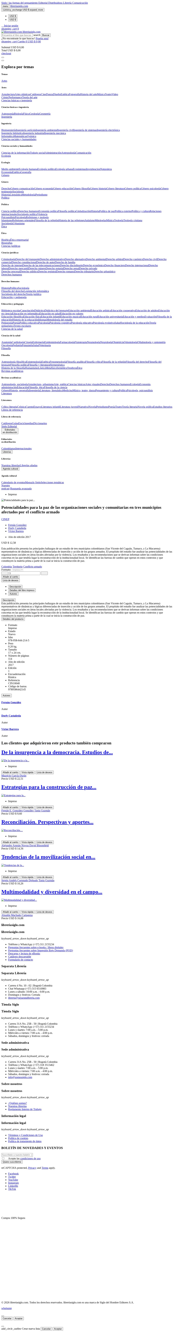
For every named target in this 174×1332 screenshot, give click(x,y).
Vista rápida (27, 772)
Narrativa (83, 406)
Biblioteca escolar (10, 310)
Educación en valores (71, 313)
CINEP (5, 519)
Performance (15, 97)
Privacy (32, 1167)
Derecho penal (71, 268)
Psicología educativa (82, 322)
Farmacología (67, 342)
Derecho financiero (115, 265)
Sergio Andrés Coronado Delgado (20, 880)
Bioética (5, 239)
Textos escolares (22, 325)
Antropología (68, 152)
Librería (67, 2)
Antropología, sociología (14, 384)
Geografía (26, 172)
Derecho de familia (65, 262)
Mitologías (100, 220)
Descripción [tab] (15, 586)
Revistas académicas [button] (12, 371)
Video (115, 94)
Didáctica (39, 310)
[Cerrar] (2, 1315)
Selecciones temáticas (52, 482)
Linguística (16, 194)
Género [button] (5, 175)
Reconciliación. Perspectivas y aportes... (47, 822)
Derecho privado (88, 268)
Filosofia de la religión (46, 220)
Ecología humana (28, 169)
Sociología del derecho (13, 294)
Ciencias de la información (15, 152)
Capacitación (27, 310)
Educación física (32, 316)
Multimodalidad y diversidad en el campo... (51, 892)
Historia (5, 194)
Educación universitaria (110, 316)
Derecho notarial (55, 268)
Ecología (135, 384)
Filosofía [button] (6, 348)
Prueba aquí (42, 38)
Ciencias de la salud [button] (12, 328)
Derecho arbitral (114, 259)
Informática (7, 136)
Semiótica (62, 367)
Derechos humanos (28, 211)
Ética (79, 367)
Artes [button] (4, 80)
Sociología (18, 191)
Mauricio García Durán (13, 775)
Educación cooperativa (123, 310)
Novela (92, 406)
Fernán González (17, 525)
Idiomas (42, 319)
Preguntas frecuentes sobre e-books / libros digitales (35, 947)
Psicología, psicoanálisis (140, 390)
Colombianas (8, 448)
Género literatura (116, 188)
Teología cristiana (132, 220)
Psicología (20, 217)
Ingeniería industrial (34, 133)
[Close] (2, 60)
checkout (6, 53)
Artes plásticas (22, 94)
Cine (43, 94)
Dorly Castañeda (17, 528)
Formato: (6, 569)
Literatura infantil (50, 406)
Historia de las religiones (71, 220)
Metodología (28, 194)
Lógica (42, 367)
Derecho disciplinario (71, 265)
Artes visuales (92, 384)
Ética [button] (4, 226)
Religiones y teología (37, 217)
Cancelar (7, 1318)
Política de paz (107, 211)
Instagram (13, 1182)
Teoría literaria (129, 406)
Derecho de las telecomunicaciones (41, 265)
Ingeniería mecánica (55, 133)
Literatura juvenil (69, 406)
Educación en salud (49, 313)
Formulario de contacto (20, 959)
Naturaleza (106, 169)
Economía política (48, 211)
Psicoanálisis (8, 217)
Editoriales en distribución (10, 431)
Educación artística (101, 310)
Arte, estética (61, 384)
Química (31, 136)
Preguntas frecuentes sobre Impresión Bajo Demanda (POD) (40, 950)
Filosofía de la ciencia (55, 387)
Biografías (6, 242)
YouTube (13, 1179)
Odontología (130, 342)
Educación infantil (50, 316)
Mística (110, 220)
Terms (45, 1167)
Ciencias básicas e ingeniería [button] (16, 100)
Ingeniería (34, 390)
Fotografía (74, 94)
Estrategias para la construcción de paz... (48, 787)
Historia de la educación (25, 319)
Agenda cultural (10, 469)
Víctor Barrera (16, 531)
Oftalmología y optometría (151, 342)
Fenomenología (58, 361)
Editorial (43, 2)
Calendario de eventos (13, 482)
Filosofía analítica (75, 361)
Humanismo (31, 367)
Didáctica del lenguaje (56, 310)
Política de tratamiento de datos (24, 1141)
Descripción (8, 600)
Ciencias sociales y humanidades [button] (18, 139)
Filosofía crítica (93, 361)
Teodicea (72, 367)
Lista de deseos (44, 772)
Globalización (83, 211)
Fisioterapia (81, 342)
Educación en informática (25, 313)
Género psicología (151, 188)
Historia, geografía (19, 390)
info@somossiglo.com (20, 1077)
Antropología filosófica (13, 361)
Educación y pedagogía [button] (14, 297)
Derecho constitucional (24, 262)
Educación (22, 387)
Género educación (63, 188)
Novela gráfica (145, 406)
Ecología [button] (6, 155)
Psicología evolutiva (104, 322)
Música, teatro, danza (84, 390)
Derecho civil (150, 259)
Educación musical (70, 316)
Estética (65, 94)
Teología (118, 220)
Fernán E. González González (17, 810)
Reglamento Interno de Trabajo (24, 1109)
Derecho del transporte (27, 259)
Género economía (43, 188)
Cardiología (18, 342)
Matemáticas (20, 136)
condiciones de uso (30, 1158)
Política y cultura (141, 211)
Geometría (44, 113)
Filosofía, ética (36, 387)
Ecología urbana (64, 169)
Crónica (21, 406)
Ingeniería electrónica (108, 130)
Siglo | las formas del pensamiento (19, 2)
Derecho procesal (10, 271)
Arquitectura (8, 94)
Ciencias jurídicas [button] (10, 245)
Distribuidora (55, 2)
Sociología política (27, 214)
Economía (6, 172)
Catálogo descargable (19, 956)
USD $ (13, 16)
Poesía (16, 322)
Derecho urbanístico (104, 271)
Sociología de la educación (135, 322)
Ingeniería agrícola (26, 130)
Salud (118, 322)
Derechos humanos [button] (11, 274)
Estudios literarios (162, 406)
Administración (53, 152)
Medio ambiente (10, 169)
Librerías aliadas (28, 465)
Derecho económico (94, 265)
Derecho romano (65, 271)
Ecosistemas (79, 169)
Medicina (68, 390)
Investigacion (93, 169)
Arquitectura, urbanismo (41, 384)
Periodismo (41, 194)
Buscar (45, 35)
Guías (15, 423)
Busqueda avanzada (21, 488)
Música (101, 94)
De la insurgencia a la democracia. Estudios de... (57, 752)
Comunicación (80, 2)
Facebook (13, 1173)
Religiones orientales (23, 220)
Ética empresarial (19, 239)
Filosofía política (67, 211)
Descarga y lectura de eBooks (24, 953)
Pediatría (17, 345)
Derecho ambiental (96, 259)
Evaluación (151, 316)
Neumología (93, 342)
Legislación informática (36, 291)
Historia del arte (88, 94)
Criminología (8, 259)
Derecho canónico (133, 259)
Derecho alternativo (75, 259)
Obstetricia (118, 342)
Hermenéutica (57, 364)
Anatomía (6, 342)
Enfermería (38, 342)
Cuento (29, 406)
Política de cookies (18, 1138)
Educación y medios (134, 316)
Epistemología (33, 361)
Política (14, 288)
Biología (18, 113)
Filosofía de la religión (114, 361)
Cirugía (28, 342)
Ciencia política (9, 211)
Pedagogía (7, 322)
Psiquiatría (27, 345)
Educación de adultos (146, 310)
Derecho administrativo (52, 259)
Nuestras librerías (10, 465)
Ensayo (37, 406)
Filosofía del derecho (12, 291)
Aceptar (18, 1318)
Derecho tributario (84, 271)
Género (5, 390)
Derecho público (29, 271)
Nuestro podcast (5, 487)
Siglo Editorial (9, 426)
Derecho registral (47, 271)
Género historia (98, 188)
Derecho (6, 188)
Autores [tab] (13, 594)
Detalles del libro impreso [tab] (22, 590)
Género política (133, 188)
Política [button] (5, 197)
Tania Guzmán (42, 810)
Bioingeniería (8, 130)
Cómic (4, 97)
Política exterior (123, 211)
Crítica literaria (9, 406)
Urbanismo (19, 223)
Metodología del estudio (59, 319)
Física (26, 113)
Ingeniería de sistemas (85, 130)
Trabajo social (37, 152)
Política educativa (29, 322)
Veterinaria (45, 345)
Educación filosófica (12, 316)
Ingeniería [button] (6, 116)
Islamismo (6, 220)
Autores (6, 695)
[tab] (87, 600)
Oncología (7, 345)
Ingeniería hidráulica (12, 133)
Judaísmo (90, 220)
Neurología (106, 342)
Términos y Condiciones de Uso (25, 1135)
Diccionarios (40, 423)
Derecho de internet (11, 265)
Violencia (42, 214)
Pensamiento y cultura (107, 390)
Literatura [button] (6, 393)
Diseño (57, 94)
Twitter (12, 1176)
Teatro (108, 94)
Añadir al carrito (10, 577)
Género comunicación (22, 188)
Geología (34, 113)
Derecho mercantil (18, 268)
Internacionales (23, 448)
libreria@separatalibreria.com (24, 997)
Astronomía (7, 113)
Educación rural (89, 316)
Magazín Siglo (33, 482)
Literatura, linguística (51, 390)
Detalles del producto (13, 619)
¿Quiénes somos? (17, 1103)
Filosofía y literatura (39, 364)
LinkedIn (13, 1185)
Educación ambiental (79, 310)
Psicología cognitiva (60, 322)
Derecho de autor (45, 262)
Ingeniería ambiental (46, 130)
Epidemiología (52, 342)
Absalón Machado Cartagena (17, 915)
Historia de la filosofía (13, 367)
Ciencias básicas (76, 384)
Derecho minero (37, 268)
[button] (9, 25)
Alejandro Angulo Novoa (15, 845)
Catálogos (35, 94)
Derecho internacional (137, 265)
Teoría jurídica (33, 294)
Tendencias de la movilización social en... (48, 857)
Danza (49, 94)
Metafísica (51, 367)
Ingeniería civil (65, 130)
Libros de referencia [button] (12, 409)
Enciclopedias (25, 423)
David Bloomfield (39, 845)
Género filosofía (81, 188)
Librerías (7, 452)
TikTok (12, 1189)
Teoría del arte (29, 97)
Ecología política (46, 169)
